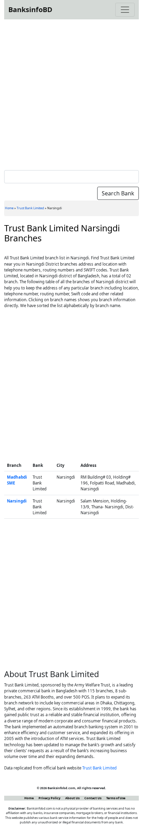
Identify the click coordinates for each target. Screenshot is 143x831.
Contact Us (92, 798)
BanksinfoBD (30, 9)
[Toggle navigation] (125, 10)
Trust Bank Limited (30, 208)
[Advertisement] (71, 93)
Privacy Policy (49, 798)
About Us (72, 798)
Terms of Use (115, 798)
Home (9, 208)
